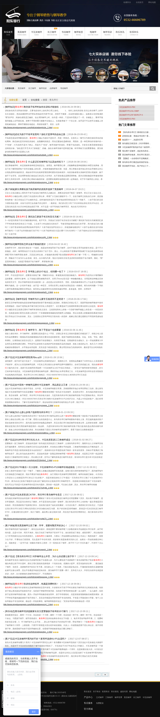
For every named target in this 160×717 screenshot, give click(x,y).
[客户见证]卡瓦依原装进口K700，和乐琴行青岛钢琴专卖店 (33, 494)
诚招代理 (124, 691)
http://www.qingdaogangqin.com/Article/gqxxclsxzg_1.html (27, 351)
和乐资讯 (120, 33)
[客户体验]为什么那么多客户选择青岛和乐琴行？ (28, 412)
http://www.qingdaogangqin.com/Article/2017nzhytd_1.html (28, 488)
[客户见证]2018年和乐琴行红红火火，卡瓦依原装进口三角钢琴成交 (37, 439)
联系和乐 (134, 33)
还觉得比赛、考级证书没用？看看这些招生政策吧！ (137, 136)
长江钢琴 (52, 33)
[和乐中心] (80, 63)
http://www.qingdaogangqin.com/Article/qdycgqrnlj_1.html (27, 550)
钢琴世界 (118, 697)
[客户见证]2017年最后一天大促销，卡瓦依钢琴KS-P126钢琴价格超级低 (40, 467)
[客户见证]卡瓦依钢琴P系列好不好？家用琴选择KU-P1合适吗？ (36, 638)
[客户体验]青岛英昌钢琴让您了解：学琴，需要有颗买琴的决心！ (36, 525)
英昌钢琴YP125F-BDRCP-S (131, 115)
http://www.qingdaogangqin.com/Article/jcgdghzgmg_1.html (28, 210)
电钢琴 (93, 33)
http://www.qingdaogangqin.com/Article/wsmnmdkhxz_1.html (29, 433)
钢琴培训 (107, 33)
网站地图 (152, 2)
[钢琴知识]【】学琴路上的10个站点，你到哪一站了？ (35, 271)
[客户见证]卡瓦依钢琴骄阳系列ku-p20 (23, 357)
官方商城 (88, 709)
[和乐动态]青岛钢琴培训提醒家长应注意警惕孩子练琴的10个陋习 (36, 611)
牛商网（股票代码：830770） (46, 710)
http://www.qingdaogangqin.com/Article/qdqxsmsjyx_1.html (28, 182)
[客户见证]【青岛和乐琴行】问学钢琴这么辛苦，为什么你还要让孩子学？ (40, 556)
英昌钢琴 (21, 33)
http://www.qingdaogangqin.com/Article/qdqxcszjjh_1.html (27, 237)
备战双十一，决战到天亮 (132, 140)
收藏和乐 (127, 2)
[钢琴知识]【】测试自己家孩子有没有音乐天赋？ (33, 216)
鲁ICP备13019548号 (58, 692)
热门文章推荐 (127, 124)
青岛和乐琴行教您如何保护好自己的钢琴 (137, 162)
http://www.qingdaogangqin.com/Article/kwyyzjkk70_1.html (28, 519)
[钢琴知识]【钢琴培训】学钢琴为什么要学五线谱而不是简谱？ (35, 299)
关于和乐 (96, 691)
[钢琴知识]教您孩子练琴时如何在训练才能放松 (32, 107)
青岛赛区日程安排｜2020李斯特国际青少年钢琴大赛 (137, 143)
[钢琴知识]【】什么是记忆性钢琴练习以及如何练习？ (35, 161)
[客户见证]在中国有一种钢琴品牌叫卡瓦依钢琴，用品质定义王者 (36, 385)
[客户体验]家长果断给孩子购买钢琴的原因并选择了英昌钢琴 (34, 189)
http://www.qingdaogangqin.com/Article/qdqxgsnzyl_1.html (28, 604)
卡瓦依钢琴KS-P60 (127, 119)
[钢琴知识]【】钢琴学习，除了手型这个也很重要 (33, 330)
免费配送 (100, 703)
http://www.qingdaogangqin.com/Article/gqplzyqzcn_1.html (28, 265)
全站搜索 (35, 100)
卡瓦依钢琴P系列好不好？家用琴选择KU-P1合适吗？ (137, 147)
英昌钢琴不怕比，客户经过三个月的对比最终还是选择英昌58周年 (137, 166)
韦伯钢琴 (66, 33)
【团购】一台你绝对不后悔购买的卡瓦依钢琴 (137, 158)
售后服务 (88, 703)
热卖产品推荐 (127, 100)
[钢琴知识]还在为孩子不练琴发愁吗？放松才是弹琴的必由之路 (35, 134)
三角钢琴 (109, 697)
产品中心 (88, 697)
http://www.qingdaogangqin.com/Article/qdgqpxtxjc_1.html (27, 632)
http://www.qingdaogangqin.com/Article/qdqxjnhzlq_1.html (27, 127)
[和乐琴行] (13, 23)
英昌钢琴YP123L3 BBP (129, 111)
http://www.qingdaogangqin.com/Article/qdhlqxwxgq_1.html (28, 577)
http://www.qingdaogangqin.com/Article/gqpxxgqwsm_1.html (28, 323)
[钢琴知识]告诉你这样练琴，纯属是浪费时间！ (32, 584)
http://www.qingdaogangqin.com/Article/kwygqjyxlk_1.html (27, 378)
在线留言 (139, 2)
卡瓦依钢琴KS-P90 (127, 107)
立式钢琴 (100, 697)
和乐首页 (8, 33)
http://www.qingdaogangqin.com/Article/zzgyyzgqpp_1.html (28, 405)
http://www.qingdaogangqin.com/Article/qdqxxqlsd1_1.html (28, 292)
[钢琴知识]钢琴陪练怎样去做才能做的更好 (25, 244)
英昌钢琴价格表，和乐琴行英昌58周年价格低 (137, 155)
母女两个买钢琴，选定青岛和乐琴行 (137, 151)
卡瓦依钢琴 (36, 33)
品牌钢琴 (53, 88)
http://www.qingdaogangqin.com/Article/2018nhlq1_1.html (27, 460)
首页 (24, 100)
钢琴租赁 (78, 33)
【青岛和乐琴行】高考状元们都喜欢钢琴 (137, 132)
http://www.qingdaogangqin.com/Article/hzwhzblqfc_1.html (28, 155)
